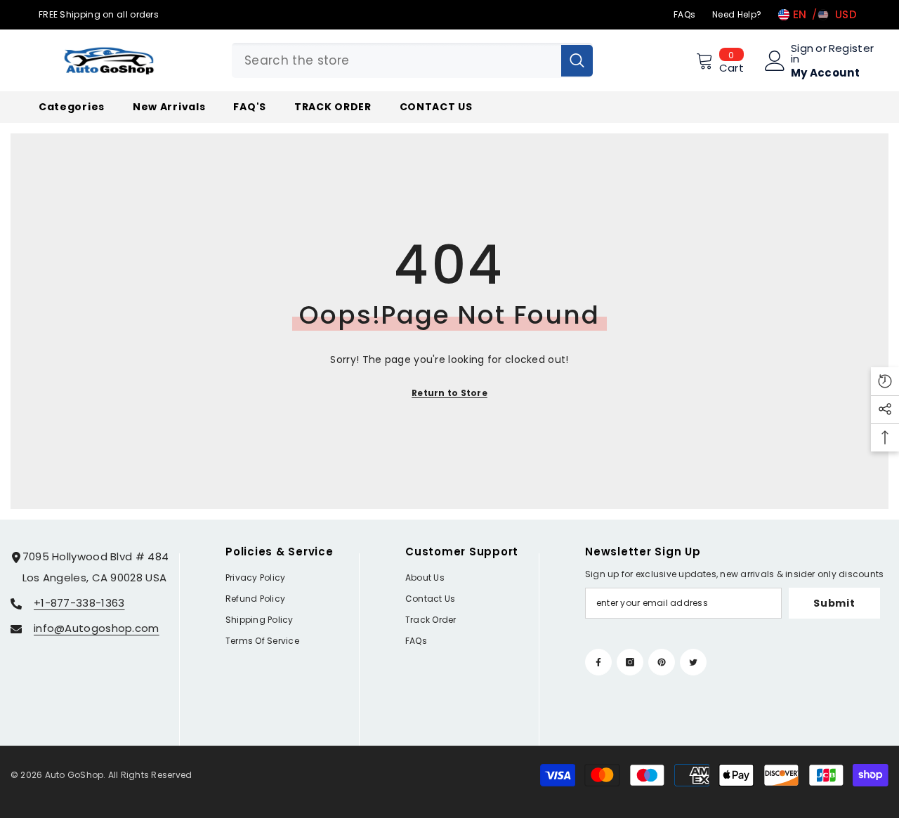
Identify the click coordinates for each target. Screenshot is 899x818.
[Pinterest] (661, 662)
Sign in (802, 53)
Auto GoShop (74, 775)
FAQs (684, 14)
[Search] (412, 60)
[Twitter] (693, 662)
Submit (834, 603)
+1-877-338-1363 (79, 602)
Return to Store (449, 393)
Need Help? (736, 14)
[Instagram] (630, 662)
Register (851, 49)
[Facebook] (598, 662)
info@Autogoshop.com (96, 628)
